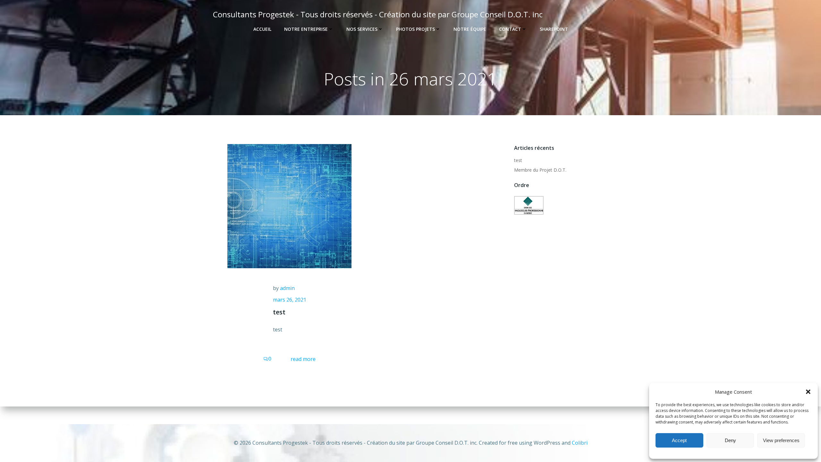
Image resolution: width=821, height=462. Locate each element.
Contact (510, 29)
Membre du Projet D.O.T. (540, 170)
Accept (679, 440)
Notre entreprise (306, 29)
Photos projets (415, 29)
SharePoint (554, 29)
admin (287, 288)
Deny (730, 440)
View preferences (781, 440)
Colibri (580, 442)
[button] (808, 392)
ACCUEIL (262, 29)
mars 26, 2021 (289, 299)
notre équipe (469, 29)
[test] (289, 205)
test (518, 160)
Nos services (361, 29)
